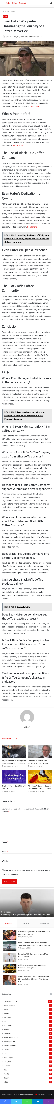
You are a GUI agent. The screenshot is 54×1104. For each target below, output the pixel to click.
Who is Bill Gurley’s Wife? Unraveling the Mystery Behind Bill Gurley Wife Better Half (33, 979)
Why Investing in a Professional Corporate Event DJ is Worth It (34, 933)
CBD (5, 1070)
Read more (35, 106)
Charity (6, 1078)
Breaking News (10, 1046)
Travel (6, 1050)
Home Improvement (12, 1038)
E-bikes (6, 1082)
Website (5, 861)
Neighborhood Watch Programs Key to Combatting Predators (14, 762)
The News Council (44, 1094)
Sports (6, 1074)
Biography (8, 1025)
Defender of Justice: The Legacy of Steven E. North (38, 762)
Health (6, 1029)
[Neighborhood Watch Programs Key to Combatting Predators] (14, 751)
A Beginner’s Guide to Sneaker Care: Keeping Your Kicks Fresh (39, 787)
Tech (6, 1021)
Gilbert (8, 37)
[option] (27, 903)
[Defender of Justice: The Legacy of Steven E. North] (40, 751)
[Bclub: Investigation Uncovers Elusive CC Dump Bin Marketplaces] (9, 968)
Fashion (7, 1066)
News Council (9, 1005)
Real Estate (8, 1058)
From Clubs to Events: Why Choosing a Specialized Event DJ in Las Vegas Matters (34, 944)
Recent (25, 923)
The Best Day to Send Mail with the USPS (14, 787)
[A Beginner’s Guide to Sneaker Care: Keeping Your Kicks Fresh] (40, 777)
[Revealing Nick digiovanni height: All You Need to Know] (9, 957)
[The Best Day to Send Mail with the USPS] (14, 777)
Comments (44, 923)
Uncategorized (9, 1042)
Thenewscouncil (10, 1001)
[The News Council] (16, 3)
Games (6, 1013)
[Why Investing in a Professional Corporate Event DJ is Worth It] (9, 935)
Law (5, 1054)
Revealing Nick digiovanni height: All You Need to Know (25, 914)
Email (5, 851)
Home (6, 11)
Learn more (18, 145)
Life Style (7, 1062)
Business (7, 1017)
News (13, 11)
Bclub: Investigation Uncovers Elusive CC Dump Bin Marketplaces (33, 966)
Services (7, 1033)
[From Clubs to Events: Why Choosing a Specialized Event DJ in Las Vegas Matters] (9, 946)
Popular (8, 923)
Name (5, 842)
